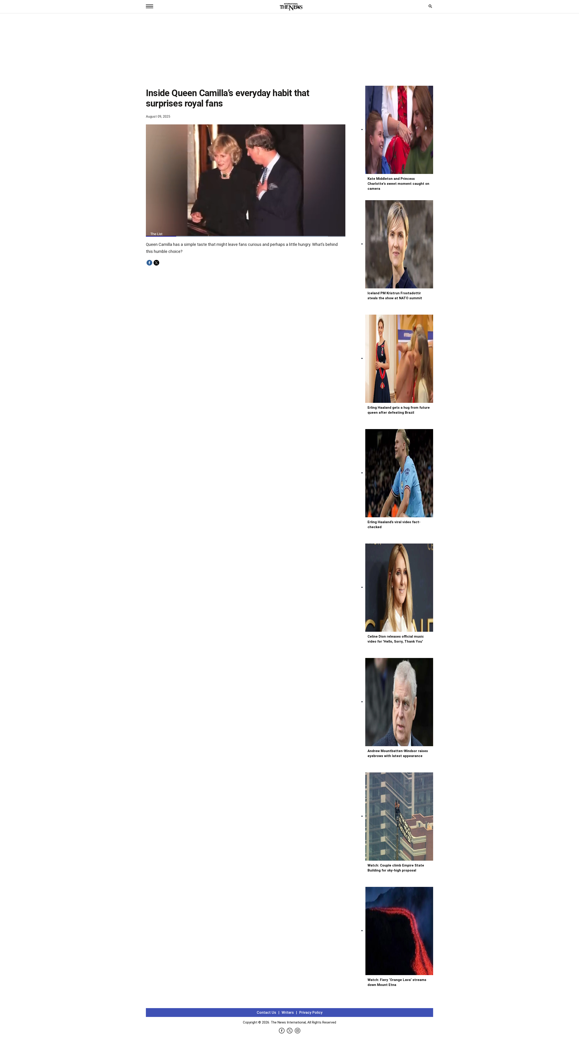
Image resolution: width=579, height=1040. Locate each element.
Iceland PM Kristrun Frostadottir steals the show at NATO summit (395, 295)
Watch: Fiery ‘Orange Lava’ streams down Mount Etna (397, 982)
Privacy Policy (311, 1012)
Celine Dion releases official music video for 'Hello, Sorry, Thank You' (396, 638)
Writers (288, 1012)
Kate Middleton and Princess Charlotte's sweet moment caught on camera (398, 184)
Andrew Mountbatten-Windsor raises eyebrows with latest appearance (398, 753)
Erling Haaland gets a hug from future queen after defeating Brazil (399, 410)
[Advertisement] (289, 51)
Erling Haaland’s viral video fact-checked (394, 524)
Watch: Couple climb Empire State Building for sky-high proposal (396, 867)
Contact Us (266, 1012)
